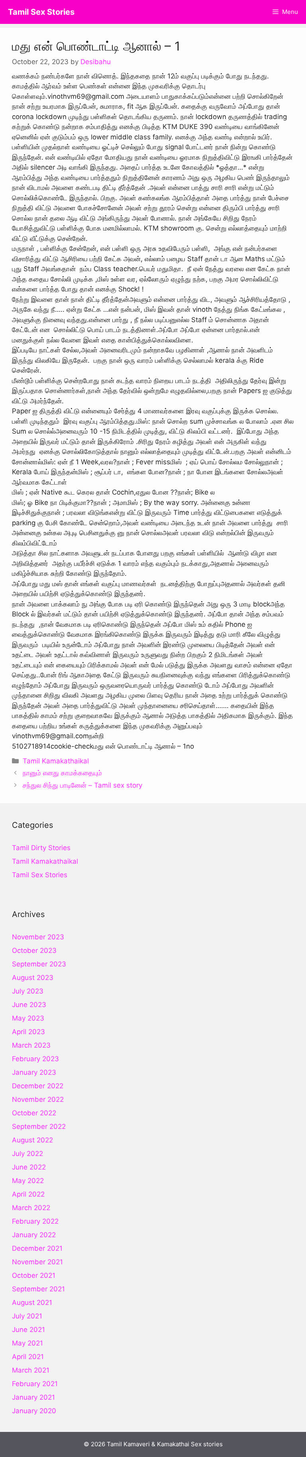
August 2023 (32, 978)
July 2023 (27, 991)
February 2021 (35, 1384)
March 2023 (31, 1045)
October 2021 (33, 1275)
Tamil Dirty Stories (41, 848)
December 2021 (37, 1248)
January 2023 (34, 1072)
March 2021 (30, 1370)
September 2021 (38, 1289)
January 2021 (33, 1397)
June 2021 (28, 1330)
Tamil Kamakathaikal (56, 761)
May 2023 (28, 1018)
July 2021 (27, 1316)
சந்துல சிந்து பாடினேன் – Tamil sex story (82, 785)
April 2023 (28, 1032)
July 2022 (27, 1154)
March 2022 (31, 1208)
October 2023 (34, 950)
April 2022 (28, 1194)
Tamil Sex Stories (41, 12)
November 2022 (38, 1099)
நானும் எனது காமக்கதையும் (62, 773)
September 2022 (39, 1126)
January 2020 (34, 1411)
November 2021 (37, 1262)
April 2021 (28, 1357)
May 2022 (28, 1181)
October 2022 (34, 1113)
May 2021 (27, 1343)
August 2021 (32, 1302)
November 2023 (38, 937)
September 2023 (39, 964)
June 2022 (29, 1167)
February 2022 (35, 1221)
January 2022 (34, 1235)
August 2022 (32, 1140)
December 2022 (37, 1086)
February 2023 (35, 1059)
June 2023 (29, 1005)
